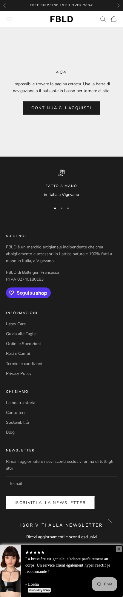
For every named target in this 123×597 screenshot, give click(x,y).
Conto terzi (16, 412)
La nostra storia (20, 403)
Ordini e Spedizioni (23, 344)
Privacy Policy (18, 373)
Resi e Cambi (18, 353)
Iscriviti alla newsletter (50, 502)
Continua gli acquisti (61, 108)
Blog (10, 432)
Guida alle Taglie (21, 334)
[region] (61, 183)
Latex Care (16, 324)
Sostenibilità (17, 422)
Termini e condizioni (24, 363)
